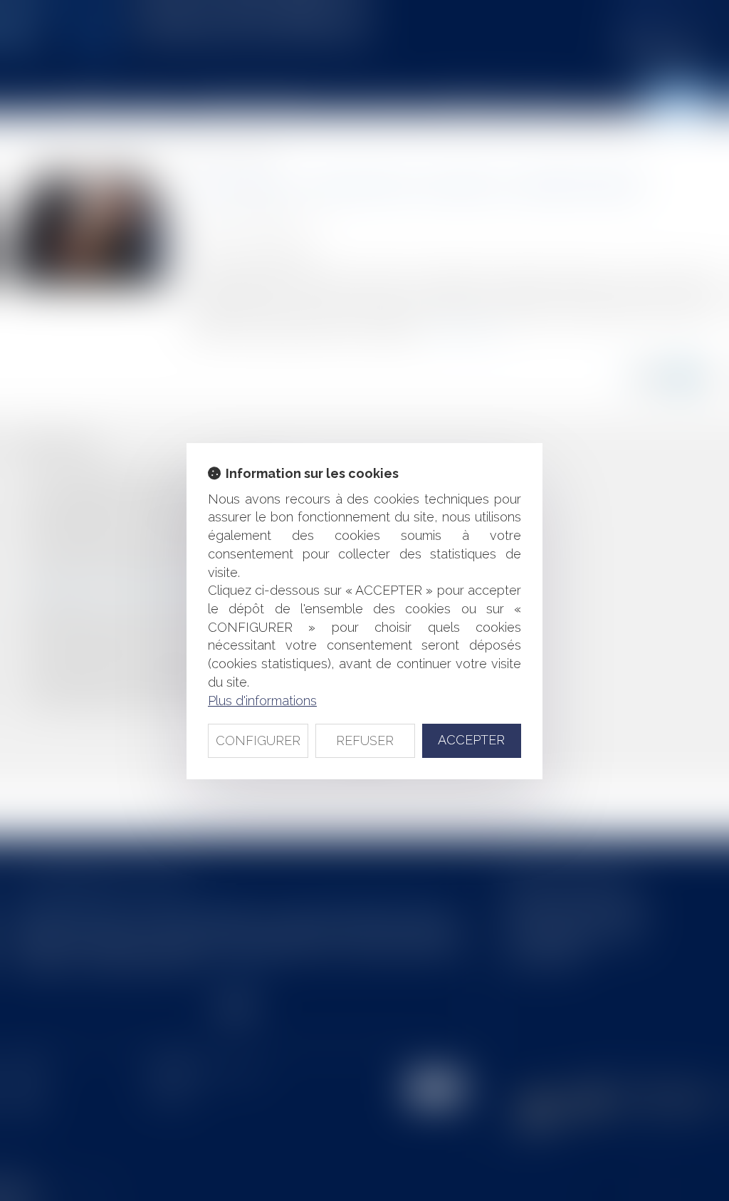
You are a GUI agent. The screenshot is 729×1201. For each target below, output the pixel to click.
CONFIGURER (258, 740)
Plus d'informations (262, 700)
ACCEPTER (471, 739)
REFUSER (365, 740)
